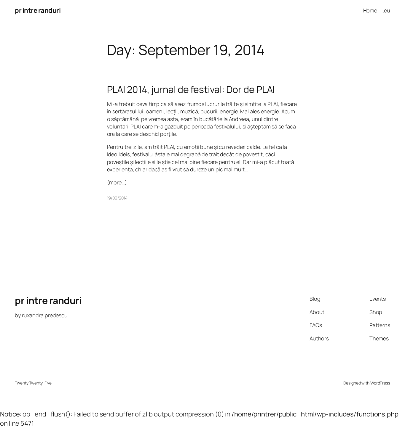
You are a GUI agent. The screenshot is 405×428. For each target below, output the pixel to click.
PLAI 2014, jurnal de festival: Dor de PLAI (191, 89)
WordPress (380, 383)
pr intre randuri (37, 10)
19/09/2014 (117, 198)
